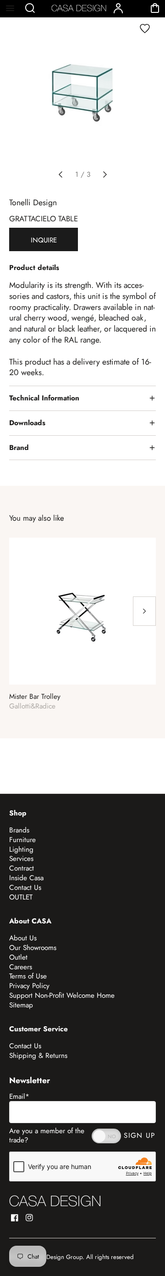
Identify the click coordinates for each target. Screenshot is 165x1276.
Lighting (21, 849)
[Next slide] (105, 174)
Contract (21, 868)
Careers (20, 967)
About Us (23, 938)
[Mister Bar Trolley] (82, 611)
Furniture (22, 840)
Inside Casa (26, 878)
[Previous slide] (60, 174)
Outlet (18, 957)
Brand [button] (19, 448)
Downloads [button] (27, 423)
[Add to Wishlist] (144, 28)
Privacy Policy (29, 986)
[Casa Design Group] (55, 1201)
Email (19, 1096)
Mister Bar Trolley (34, 697)
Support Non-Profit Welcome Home (62, 995)
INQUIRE (44, 240)
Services (21, 859)
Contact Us (25, 888)
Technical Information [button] (44, 398)
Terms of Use (28, 976)
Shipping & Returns (38, 1056)
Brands (19, 830)
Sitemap (21, 1005)
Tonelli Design (33, 202)
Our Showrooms (32, 948)
